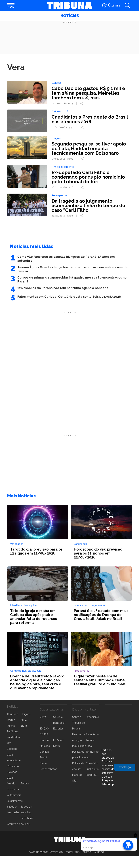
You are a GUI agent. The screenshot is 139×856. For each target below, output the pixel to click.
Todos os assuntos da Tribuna (27, 812)
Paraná (11, 725)
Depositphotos (48, 769)
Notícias (69, 15)
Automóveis (14, 795)
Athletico (45, 745)
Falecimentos (15, 800)
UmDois (44, 740)
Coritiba (44, 751)
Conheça (125, 767)
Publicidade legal (82, 745)
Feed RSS (91, 774)
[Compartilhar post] (82, 103)
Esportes (58, 728)
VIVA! (43, 717)
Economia (13, 789)
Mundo (11, 783)
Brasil (24, 725)
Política (25, 783)
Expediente (92, 717)
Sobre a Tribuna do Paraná (78, 723)
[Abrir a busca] (127, 5)
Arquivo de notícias (18, 824)
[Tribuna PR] (70, 839)
